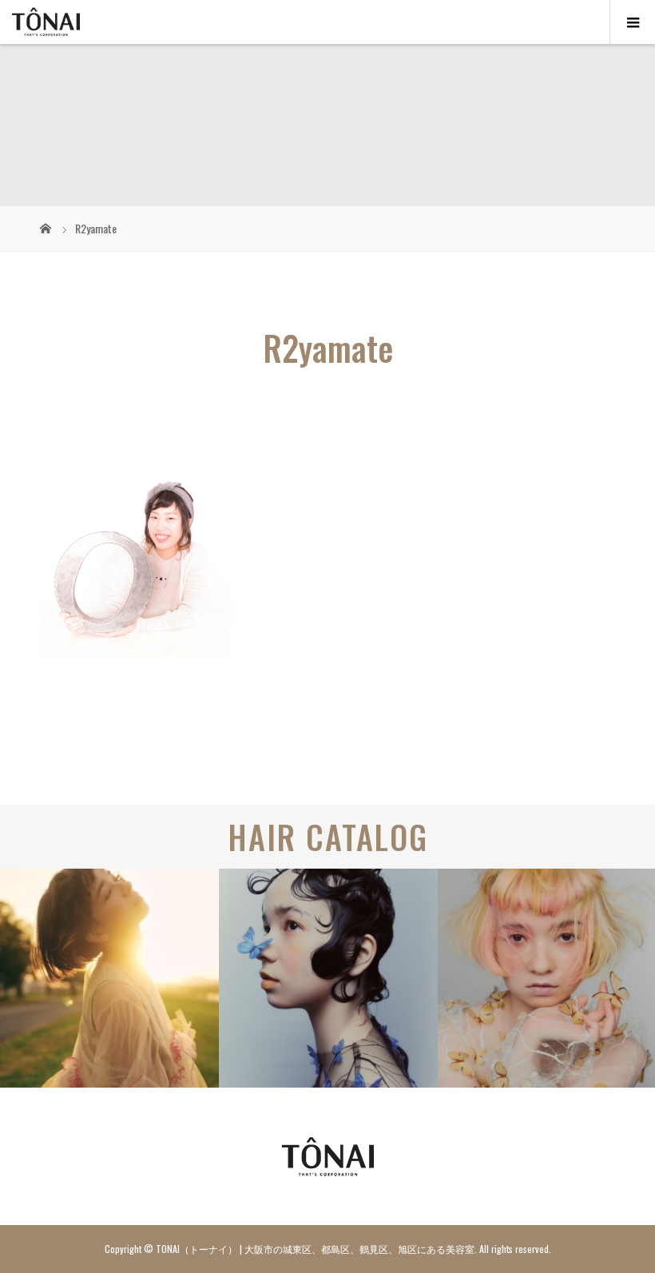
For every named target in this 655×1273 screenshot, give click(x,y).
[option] (109, 978)
